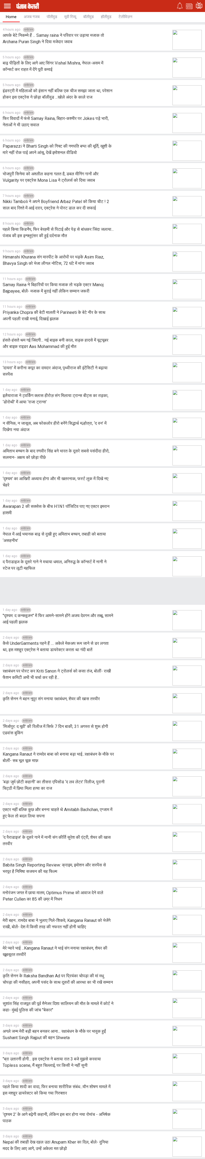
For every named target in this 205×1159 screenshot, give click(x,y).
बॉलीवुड (88, 16)
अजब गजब (32, 16)
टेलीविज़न (125, 16)
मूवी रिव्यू (70, 16)
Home (11, 16)
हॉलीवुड (106, 16)
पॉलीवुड (52, 16)
